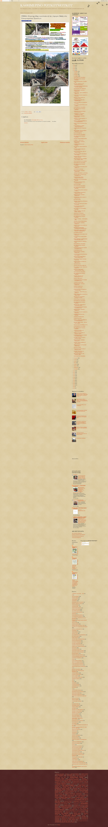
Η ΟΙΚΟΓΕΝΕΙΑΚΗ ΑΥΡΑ (78, 250)
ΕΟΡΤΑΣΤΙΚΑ (74, 647)
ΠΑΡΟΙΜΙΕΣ (74, 708)
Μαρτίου (75, 365)
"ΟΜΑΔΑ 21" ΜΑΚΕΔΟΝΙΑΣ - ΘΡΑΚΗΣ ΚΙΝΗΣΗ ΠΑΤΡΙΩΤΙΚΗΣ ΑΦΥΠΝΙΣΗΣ (79, 517)
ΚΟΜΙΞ (73, 681)
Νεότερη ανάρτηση (24, 142)
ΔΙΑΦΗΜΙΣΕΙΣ (74, 630)
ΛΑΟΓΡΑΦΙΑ (74, 687)
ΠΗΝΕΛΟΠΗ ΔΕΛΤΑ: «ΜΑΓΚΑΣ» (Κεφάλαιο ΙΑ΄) (79, 195)
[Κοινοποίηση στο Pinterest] (40, 111)
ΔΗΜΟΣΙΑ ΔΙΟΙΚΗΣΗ (67, 781)
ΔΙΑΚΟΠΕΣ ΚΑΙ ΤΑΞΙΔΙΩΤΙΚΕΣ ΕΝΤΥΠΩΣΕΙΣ (79, 626)
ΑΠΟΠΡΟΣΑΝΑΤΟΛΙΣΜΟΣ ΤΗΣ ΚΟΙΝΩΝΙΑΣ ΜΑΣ (79, 100)
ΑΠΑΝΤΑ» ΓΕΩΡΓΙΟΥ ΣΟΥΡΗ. (77, 603)
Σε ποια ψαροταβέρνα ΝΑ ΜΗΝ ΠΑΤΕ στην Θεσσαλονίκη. (82, 411)
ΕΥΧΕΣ (73, 659)
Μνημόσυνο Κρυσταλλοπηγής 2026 (81, 510)
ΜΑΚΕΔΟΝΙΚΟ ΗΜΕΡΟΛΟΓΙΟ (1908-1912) (63, 802)
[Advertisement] (77, 450)
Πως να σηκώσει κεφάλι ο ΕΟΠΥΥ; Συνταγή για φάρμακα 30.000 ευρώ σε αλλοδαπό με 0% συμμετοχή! (82, 400)
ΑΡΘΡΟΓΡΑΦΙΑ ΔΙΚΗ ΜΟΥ (76, 607)
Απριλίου (75, 364)
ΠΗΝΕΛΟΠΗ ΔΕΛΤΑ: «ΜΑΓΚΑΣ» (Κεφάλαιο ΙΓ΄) (79, 142)
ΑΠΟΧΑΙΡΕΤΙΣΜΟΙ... (75, 606)
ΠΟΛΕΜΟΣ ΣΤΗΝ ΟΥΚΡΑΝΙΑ (77, 711)
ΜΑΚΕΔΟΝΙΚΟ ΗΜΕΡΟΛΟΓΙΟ (77, 694)
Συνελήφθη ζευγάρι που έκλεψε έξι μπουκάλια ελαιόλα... (79, 338)
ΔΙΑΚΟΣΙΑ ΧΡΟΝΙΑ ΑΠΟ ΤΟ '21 (77, 629)
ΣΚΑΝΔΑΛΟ (74, 733)
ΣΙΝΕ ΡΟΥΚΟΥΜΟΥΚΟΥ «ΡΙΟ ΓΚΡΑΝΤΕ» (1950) (79, 354)
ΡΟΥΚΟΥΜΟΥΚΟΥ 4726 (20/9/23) (79, 356)
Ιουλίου (75, 359)
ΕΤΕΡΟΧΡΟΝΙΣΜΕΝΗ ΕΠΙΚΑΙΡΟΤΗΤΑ (78, 656)
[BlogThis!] (37, 111)
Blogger (59, 824)
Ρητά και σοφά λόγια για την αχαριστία (80, 161)
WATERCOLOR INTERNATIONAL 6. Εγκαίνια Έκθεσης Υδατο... (80, 257)
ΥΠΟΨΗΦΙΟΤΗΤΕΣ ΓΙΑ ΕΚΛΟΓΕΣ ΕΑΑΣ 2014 (79, 764)
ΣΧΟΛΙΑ (73, 744)
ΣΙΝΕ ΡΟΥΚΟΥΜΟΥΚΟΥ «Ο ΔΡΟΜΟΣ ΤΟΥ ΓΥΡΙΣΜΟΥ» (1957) (80, 159)
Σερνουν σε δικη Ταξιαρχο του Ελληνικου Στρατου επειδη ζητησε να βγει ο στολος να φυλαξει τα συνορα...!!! (82, 395)
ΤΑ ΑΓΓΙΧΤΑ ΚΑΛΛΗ (77, 263)
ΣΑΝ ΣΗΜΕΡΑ (74, 723)
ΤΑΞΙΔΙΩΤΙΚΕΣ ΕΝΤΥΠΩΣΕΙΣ (77, 746)
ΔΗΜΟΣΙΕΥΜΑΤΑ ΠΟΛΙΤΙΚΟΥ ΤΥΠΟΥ (78, 625)
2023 (74, 70)
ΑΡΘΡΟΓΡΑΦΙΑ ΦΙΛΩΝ (76, 609)
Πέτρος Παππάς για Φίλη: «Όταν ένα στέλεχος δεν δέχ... (80, 152)
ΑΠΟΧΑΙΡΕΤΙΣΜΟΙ (72, 776)
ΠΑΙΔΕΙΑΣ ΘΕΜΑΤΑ (75, 706)
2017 (74, 378)
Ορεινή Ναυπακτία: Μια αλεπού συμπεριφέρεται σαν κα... (79, 206)
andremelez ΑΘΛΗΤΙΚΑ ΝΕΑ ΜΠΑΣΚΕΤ (78, 534)
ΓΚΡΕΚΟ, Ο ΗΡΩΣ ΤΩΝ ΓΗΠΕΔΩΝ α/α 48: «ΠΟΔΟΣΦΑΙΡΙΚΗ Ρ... (80, 320)
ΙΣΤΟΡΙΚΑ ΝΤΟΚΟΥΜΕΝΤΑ (76, 674)
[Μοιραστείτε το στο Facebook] (39, 111)
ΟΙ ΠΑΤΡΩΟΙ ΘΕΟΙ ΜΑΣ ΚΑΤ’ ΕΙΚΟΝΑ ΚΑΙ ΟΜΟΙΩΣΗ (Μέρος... (80, 335)
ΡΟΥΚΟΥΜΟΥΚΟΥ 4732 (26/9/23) (79, 185)
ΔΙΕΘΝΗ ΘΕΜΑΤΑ (61, 784)
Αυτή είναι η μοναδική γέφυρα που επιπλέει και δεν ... (79, 149)
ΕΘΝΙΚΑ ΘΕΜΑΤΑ (75, 637)
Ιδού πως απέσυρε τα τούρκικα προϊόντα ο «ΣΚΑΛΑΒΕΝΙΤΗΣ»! (82, 427)
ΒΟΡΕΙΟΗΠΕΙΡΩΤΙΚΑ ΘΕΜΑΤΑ (77, 615)
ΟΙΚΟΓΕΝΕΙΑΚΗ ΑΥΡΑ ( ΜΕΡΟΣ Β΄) (80, 88)
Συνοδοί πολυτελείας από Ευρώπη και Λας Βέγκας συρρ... (80, 290)
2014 (74, 383)
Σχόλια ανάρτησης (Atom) (29, 144)
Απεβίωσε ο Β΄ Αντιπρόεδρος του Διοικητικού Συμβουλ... (79, 333)
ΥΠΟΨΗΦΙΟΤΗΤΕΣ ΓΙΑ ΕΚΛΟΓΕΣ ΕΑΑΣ (79, 762)
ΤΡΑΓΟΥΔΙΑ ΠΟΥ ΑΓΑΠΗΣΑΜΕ (77, 753)
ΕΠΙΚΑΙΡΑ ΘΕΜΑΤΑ (75, 653)
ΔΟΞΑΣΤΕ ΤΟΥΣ (75, 633)
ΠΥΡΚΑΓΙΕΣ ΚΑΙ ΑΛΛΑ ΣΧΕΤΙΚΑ (77, 720)
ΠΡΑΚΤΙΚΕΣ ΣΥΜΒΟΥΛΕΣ (76, 716)
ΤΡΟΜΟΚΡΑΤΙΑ (74, 758)
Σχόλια (83, 544)
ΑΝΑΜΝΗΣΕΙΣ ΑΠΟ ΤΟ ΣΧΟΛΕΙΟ (77, 602)
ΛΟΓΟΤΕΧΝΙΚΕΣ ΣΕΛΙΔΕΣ (76, 690)
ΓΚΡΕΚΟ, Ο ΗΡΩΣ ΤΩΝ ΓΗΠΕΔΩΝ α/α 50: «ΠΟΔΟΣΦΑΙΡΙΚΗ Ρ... (80, 121)
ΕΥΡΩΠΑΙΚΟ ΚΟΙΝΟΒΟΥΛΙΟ (77, 657)
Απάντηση (26, 122)
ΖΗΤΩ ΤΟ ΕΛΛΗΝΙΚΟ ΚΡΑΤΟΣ (77, 662)
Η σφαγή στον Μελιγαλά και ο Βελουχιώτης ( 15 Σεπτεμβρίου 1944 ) (82, 417)
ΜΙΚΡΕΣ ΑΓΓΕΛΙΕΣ (75, 698)
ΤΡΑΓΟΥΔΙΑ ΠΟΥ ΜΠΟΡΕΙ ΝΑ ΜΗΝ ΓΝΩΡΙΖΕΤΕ (70, 818)
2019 (74, 375)
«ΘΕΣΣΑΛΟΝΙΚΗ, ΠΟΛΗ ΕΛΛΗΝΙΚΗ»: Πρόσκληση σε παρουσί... (80, 131)
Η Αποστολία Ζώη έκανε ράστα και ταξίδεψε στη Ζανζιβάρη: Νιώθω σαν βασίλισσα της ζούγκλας (81, 477)
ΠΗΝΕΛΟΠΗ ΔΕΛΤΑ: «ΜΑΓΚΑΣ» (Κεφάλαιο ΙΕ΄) (79, 90)
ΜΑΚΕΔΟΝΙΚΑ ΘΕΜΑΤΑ (76, 693)
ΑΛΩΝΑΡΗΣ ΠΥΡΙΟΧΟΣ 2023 (79, 316)
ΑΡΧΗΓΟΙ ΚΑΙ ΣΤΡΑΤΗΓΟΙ (81, 438)
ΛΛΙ (72, 688)
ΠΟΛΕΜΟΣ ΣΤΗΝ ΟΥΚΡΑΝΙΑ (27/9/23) (80, 138)
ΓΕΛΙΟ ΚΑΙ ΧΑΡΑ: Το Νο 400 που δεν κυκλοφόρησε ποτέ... (80, 175)
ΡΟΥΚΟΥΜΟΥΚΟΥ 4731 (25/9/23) (79, 214)
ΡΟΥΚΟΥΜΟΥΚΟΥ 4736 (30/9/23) (79, 77)
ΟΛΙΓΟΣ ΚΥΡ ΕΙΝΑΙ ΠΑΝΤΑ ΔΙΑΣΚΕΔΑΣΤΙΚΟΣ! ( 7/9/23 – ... (79, 270)
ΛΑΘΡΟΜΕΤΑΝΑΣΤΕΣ (83, 798)
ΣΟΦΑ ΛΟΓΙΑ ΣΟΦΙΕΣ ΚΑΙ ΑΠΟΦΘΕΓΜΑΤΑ (79, 739)
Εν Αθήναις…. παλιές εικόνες (78, 140)
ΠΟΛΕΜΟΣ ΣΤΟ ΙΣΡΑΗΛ (76, 712)
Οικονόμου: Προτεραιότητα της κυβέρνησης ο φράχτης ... (79, 351)
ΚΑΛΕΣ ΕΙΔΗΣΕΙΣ (75, 675)
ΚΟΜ (73, 680)
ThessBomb (75, 474)
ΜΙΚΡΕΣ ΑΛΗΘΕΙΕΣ (75, 699)
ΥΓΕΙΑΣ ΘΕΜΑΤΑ (75, 759)
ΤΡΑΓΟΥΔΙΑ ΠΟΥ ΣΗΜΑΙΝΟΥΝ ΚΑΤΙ (78, 750)
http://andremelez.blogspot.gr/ (77, 533)
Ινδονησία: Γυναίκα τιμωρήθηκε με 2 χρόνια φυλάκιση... (80, 343)
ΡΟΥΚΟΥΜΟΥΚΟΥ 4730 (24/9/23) (79, 243)
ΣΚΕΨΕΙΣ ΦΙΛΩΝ (75, 736)
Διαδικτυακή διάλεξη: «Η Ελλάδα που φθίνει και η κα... (80, 262)
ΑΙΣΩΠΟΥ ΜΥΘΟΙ (75, 597)
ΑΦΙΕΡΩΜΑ (74, 613)
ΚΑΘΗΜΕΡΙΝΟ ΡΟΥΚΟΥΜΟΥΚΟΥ (46, 5)
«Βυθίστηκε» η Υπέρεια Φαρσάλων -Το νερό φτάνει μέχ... (80, 119)
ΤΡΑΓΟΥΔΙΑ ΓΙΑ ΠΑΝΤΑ (76, 751)
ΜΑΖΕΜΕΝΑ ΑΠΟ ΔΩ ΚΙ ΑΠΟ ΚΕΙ (77, 691)
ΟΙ (72, 702)
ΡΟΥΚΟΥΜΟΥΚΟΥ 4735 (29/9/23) (79, 107)
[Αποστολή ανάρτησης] (34, 111)
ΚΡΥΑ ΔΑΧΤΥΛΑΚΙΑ (77, 199)
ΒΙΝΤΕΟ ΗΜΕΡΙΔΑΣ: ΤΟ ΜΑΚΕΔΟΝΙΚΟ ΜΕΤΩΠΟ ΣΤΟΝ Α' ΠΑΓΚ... (80, 239)
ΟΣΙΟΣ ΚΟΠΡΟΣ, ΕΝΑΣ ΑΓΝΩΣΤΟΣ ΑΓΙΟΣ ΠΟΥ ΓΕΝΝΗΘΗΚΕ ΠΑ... (80, 230)
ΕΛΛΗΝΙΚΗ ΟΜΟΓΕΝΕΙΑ (76, 643)
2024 (74, 68)
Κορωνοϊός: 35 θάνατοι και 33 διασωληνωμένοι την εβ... (79, 84)
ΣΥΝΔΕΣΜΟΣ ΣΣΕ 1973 (74, 559)
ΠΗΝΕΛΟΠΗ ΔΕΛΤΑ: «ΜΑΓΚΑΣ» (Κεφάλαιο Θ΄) (79, 252)
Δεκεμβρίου (76, 71)
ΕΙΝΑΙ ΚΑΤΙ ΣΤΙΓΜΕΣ (77, 347)
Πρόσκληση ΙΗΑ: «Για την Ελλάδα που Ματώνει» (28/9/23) (80, 157)
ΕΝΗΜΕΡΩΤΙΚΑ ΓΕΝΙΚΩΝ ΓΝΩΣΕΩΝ (78, 646)
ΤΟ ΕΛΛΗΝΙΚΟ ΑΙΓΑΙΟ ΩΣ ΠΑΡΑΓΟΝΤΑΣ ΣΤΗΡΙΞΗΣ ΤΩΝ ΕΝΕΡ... (81, 86)
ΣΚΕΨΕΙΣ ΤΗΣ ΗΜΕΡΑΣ (76, 735)
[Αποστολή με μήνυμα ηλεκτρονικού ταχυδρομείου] (36, 111)
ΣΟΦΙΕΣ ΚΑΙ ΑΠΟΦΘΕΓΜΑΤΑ (77, 741)
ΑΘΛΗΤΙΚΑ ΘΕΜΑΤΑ (75, 596)
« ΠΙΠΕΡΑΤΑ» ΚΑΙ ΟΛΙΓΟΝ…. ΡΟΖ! (78, 593)
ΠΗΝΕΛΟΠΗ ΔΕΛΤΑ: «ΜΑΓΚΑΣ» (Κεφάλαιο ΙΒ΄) (79, 171)
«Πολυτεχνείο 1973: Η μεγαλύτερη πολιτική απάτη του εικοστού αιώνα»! (82, 433)
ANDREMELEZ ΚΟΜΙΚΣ (74, 547)
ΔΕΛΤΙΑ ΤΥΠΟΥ (74, 622)
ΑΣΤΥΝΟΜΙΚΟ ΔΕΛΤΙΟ (76, 610)
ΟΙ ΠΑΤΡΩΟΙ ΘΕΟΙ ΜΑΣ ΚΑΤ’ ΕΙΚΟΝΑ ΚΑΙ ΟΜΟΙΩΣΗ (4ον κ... (80, 248)
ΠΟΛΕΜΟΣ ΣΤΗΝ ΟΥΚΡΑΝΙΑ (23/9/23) (80, 221)
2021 (74, 372)
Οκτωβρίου (76, 74)
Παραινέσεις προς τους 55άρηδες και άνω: (81, 324)
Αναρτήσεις (84, 542)
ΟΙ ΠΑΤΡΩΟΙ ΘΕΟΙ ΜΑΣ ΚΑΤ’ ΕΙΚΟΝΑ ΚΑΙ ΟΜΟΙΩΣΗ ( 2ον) (80, 307)
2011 (74, 386)
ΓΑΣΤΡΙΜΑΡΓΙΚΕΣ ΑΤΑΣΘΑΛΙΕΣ (77, 616)
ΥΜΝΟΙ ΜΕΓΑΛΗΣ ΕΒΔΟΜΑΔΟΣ (77, 761)
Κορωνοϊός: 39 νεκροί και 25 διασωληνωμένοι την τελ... (78, 276)
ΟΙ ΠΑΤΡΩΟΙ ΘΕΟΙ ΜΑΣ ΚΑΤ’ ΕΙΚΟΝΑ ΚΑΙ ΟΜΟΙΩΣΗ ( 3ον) (80, 280)
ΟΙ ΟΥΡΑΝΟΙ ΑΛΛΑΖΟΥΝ (78, 232)
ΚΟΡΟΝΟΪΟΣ (64, 798)
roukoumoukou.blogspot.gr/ (76, 537)
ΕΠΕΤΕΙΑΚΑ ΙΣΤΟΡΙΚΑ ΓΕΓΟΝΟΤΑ (78, 650)
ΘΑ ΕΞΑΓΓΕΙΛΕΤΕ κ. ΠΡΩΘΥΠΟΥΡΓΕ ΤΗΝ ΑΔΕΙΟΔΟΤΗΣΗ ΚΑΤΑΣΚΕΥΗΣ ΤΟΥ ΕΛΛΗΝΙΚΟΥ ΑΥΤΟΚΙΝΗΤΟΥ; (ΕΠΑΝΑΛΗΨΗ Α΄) (79, 490)
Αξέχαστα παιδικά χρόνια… (78, 278)
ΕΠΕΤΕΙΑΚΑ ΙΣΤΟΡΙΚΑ (76, 649)
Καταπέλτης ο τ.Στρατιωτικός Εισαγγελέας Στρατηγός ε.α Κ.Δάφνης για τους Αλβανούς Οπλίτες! (81, 423)
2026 (74, 65)
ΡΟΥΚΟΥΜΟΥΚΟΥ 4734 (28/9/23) (79, 134)
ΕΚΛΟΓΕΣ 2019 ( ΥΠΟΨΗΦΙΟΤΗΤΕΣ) (78, 639)
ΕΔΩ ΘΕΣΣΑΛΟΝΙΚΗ (75, 636)
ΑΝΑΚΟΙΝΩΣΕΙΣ (75, 599)
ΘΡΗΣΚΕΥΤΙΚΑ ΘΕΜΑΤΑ (76, 669)
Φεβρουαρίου (76, 367)
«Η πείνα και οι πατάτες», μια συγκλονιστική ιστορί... (79, 331)
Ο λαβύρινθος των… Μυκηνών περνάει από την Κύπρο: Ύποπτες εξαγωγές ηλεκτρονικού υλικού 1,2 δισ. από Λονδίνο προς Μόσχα (82, 521)
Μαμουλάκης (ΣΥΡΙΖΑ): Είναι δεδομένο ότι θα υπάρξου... (80, 154)
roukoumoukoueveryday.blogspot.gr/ (78, 536)
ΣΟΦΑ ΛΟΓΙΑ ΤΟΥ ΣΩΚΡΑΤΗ (78, 213)
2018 (74, 377)
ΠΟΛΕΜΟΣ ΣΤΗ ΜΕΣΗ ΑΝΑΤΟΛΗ (77, 709)
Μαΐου (75, 362)
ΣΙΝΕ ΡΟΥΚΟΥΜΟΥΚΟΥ (76, 729)
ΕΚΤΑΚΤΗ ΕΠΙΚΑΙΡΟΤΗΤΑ (76, 640)
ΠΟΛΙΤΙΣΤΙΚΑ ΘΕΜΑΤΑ (76, 715)
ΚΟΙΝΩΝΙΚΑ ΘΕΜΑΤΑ (75, 678)
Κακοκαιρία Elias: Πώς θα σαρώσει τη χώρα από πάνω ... (80, 197)
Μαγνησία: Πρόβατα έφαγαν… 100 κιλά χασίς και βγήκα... (80, 323)
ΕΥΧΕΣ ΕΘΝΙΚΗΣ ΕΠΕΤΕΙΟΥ (77, 660)
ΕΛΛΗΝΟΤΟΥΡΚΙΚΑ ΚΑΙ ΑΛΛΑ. (77, 644)
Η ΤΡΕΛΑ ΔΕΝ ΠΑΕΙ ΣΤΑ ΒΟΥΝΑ (77, 663)
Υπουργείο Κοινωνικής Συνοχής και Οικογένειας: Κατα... (79, 349)
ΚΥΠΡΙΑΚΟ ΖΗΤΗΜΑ (75, 684)
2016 (74, 380)
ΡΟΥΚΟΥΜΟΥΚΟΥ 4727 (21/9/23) (79, 326)
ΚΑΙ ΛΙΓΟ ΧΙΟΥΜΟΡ (77, 184)
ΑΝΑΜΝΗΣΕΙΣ (74, 600)
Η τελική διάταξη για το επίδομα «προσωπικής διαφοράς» (79, 126)
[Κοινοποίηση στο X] (38, 111)
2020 (74, 374)
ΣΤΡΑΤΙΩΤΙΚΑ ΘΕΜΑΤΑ (28, 113)
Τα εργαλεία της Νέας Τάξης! (78, 282)
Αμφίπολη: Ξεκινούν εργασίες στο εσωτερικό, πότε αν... (79, 98)
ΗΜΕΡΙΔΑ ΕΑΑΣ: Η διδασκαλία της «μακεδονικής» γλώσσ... (79, 305)
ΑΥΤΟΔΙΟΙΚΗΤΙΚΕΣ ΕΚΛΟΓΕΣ (77, 612)
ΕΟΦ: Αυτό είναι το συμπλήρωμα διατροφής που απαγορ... (79, 297)
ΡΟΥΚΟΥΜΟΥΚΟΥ (60, 809)
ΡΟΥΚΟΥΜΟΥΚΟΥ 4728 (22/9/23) (79, 300)
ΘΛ (72, 667)
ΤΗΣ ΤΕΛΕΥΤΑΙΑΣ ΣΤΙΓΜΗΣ (77, 747)
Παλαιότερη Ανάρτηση (65, 142)
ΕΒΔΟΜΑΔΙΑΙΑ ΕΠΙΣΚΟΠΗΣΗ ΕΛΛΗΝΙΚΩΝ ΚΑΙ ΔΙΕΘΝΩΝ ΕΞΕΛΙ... (80, 228)
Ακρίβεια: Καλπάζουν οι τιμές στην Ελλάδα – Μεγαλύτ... (79, 211)
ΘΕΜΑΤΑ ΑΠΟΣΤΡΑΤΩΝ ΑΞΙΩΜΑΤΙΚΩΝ (78, 666)
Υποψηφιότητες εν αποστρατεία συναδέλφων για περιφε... (79, 114)
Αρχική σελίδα (44, 142)
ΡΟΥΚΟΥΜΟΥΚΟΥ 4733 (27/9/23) (79, 162)
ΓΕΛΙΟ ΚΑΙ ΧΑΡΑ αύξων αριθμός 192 (80, 265)
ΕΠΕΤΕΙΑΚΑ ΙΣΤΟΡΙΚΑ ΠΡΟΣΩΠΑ (80, 789)
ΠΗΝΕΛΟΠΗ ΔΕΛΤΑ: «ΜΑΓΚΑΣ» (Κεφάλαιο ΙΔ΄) (79, 116)
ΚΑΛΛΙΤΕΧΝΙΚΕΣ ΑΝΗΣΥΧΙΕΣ (77, 677)
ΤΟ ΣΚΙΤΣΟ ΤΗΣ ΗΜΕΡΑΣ (81, 816)
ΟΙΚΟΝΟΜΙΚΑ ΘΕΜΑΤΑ (76, 705)
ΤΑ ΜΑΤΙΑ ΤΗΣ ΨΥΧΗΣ (78, 318)
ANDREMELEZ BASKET (74, 573)
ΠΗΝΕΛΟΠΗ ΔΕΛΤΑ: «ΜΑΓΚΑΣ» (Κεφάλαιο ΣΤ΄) (79, 340)
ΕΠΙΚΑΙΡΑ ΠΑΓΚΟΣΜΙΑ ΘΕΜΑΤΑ (71, 790)
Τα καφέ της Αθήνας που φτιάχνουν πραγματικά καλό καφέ (79, 193)
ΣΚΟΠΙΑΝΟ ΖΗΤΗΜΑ (75, 738)
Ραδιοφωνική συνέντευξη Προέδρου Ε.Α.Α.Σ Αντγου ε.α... (79, 111)
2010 (74, 388)
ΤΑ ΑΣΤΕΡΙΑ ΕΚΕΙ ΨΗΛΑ (78, 287)
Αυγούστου (76, 358)
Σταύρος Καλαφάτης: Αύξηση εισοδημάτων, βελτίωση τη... (79, 177)
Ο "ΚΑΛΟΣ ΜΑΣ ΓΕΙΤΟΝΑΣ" (77, 701)
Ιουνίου (75, 361)
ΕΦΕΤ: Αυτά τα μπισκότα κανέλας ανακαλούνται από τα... (79, 182)
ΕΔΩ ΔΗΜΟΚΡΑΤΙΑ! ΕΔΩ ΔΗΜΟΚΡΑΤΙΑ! (79, 634)
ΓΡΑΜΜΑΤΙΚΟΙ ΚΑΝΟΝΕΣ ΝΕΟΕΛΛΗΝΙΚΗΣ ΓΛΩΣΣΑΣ (79, 780)
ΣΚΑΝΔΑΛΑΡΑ (74, 732)
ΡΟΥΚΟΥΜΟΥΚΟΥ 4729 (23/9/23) (79, 271)
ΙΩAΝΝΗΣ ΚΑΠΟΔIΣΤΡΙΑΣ (78, 286)
